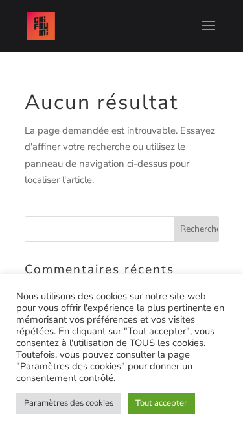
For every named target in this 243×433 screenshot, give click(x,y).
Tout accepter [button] (161, 403)
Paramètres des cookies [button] (68, 403)
